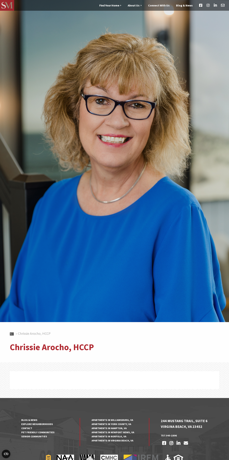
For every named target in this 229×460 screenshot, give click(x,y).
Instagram (208, 5)
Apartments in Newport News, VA (113, 432)
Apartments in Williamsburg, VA (112, 420)
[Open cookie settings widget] (6, 454)
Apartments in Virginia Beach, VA (112, 440)
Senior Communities (34, 436)
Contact (26, 428)
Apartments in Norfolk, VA (109, 436)
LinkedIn (215, 5)
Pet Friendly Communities (38, 432)
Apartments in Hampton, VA (109, 428)
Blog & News (184, 5)
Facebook (200, 5)
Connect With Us (159, 5)
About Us (134, 5)
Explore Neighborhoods (37, 424)
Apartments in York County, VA (111, 424)
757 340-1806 (169, 435)
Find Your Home (109, 5)
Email (222, 5)
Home (12, 333)
